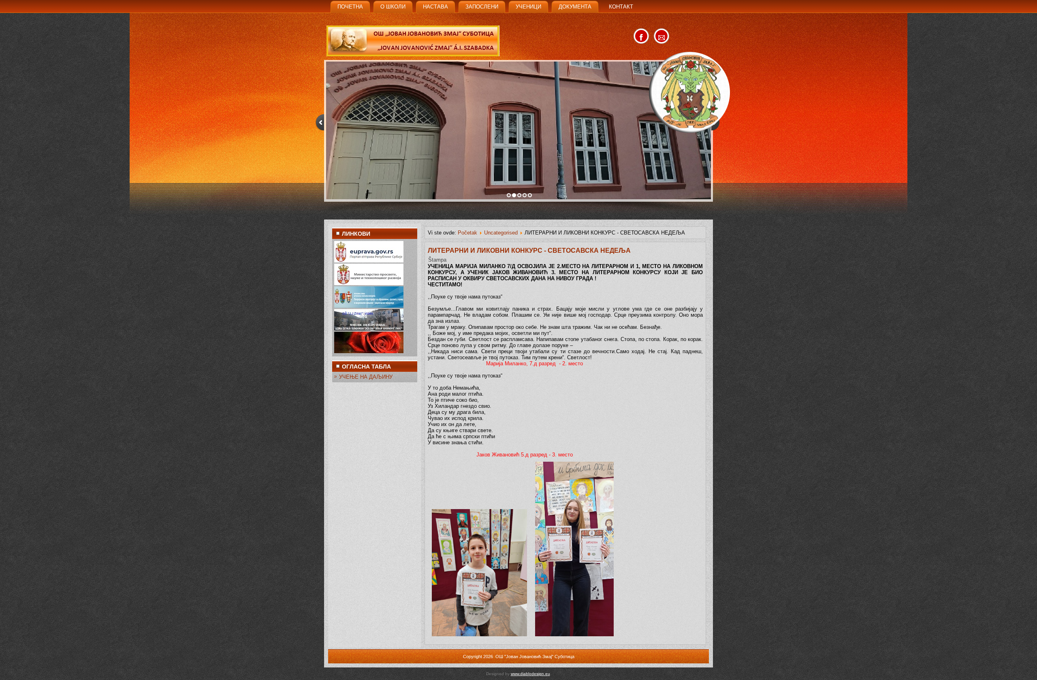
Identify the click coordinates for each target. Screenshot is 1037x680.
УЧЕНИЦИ (528, 7)
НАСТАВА (435, 7)
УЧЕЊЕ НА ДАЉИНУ (366, 377)
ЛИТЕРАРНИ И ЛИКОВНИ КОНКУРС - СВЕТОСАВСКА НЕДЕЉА (529, 250)
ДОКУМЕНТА (575, 7)
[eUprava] (368, 261)
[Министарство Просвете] (368, 283)
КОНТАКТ (621, 7)
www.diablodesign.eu (530, 673)
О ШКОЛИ (392, 7)
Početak (467, 233)
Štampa (437, 260)
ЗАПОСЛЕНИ (481, 7)
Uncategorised (501, 233)
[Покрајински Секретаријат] (368, 306)
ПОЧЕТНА (350, 7)
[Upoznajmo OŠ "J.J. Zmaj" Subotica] (368, 329)
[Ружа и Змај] (368, 351)
